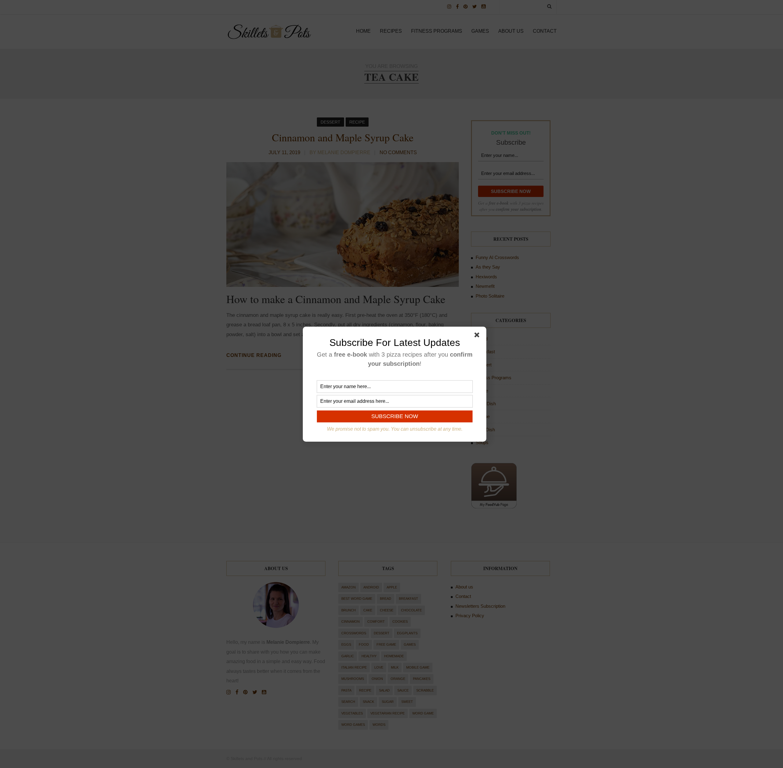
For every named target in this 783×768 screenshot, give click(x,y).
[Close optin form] (478, 336)
